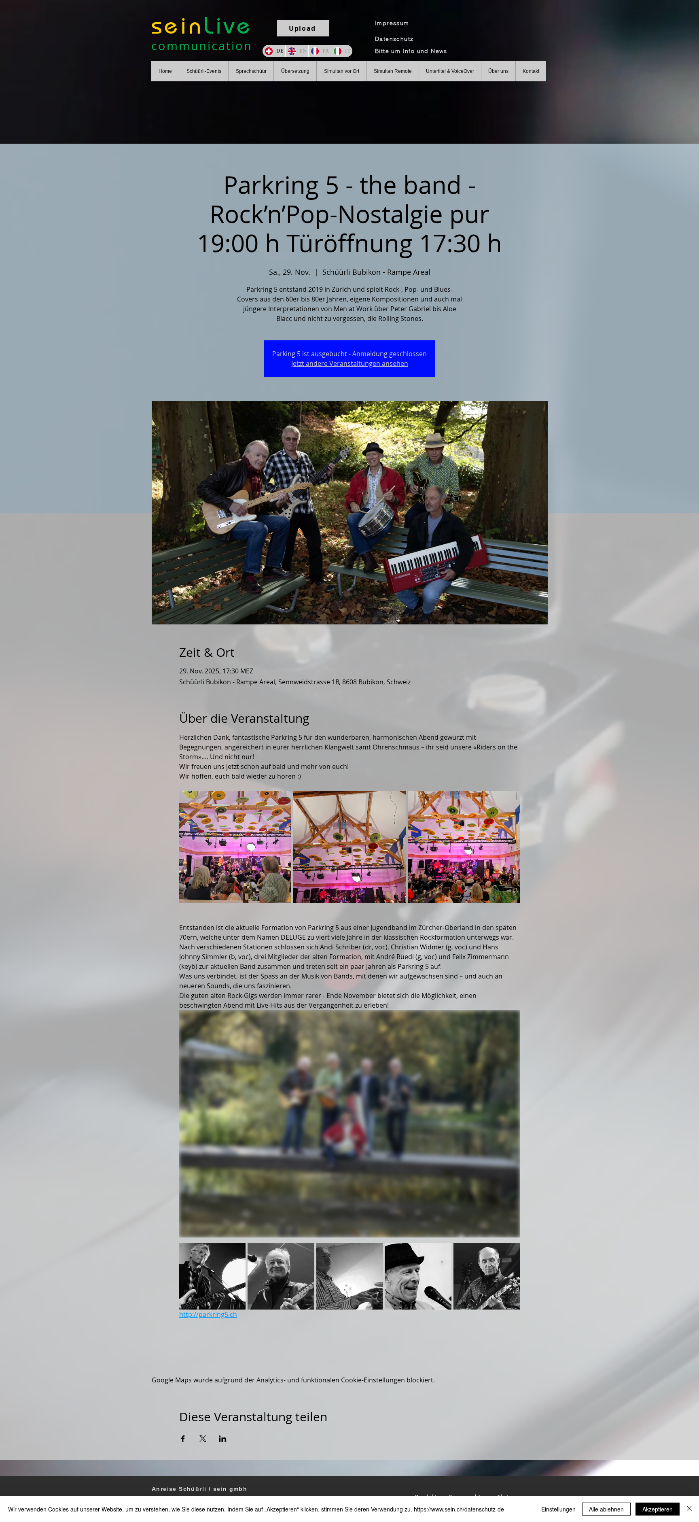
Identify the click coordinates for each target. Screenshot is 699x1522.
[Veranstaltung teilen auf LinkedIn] (223, 1438)
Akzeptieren (657, 1509)
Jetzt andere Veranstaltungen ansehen (349, 363)
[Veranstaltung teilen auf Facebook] (183, 1438)
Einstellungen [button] (558, 1509)
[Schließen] (689, 1509)
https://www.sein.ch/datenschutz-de (459, 1509)
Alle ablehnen (606, 1509)
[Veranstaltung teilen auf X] (203, 1438)
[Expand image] (235, 847)
